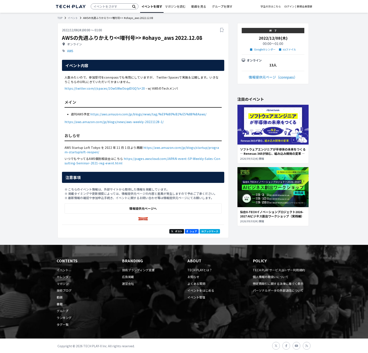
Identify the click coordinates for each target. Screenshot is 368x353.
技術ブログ (64, 290)
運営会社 (128, 283)
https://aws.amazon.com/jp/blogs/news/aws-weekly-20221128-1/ (114, 122)
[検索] (134, 6)
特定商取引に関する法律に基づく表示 (278, 283)
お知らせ (193, 277)
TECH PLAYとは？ (199, 270)
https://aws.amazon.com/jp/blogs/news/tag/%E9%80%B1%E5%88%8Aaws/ (148, 114)
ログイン (289, 6)
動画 (60, 297)
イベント (73, 18)
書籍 (60, 304)
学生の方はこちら (270, 6)
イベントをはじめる (200, 290)
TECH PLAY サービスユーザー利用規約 (279, 270)
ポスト (178, 231)
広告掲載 (128, 277)
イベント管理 (196, 297)
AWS (70, 51)
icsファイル (289, 49)
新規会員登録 (304, 6)
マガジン (63, 283)
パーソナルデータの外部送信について (278, 290)
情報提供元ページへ (143, 208)
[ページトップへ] (71, 6)
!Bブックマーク (209, 231)
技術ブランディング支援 (138, 270)
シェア (193, 231)
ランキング (64, 318)
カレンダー (64, 277)
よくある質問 (196, 283)
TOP (60, 18)
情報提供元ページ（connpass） (273, 77)
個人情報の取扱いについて (271, 277)
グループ (62, 311)
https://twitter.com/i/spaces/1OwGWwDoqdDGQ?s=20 (105, 88)
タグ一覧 (63, 324)
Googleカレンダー (265, 49)
